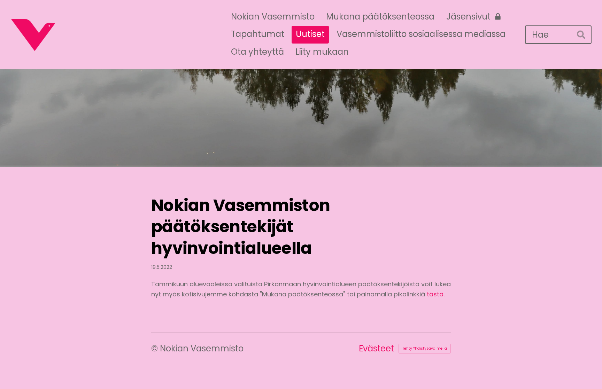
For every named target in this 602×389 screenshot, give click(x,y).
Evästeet (376, 348)
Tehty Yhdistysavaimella (424, 348)
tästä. (436, 294)
